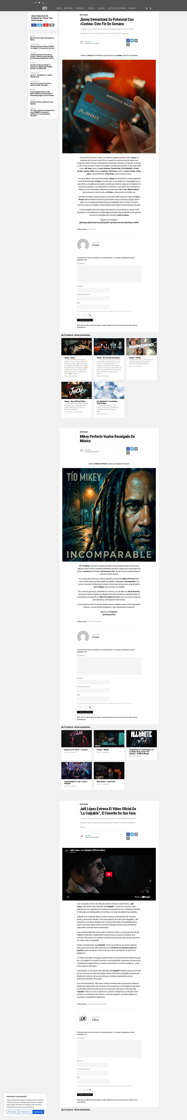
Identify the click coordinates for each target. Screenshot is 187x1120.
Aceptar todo (38, 1112)
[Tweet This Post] (40, 25)
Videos (91, 8)
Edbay (66, 376)
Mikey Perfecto (96, 613)
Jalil (88, 986)
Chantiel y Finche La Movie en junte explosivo (41, 103)
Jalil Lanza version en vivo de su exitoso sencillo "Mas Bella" (40, 84)
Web (78, 303)
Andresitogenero (68, 412)
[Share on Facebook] (34, 25)
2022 (89, 229)
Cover (32, 73)
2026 (89, 613)
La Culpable (102, 986)
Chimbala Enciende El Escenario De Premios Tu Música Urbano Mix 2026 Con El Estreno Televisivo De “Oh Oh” (42, 56)
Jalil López (94, 986)
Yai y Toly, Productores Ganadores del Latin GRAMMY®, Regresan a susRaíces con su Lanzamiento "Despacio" (42, 113)
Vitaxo (89, 41)
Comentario (81, 263)
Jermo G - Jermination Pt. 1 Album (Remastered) (41, 76)
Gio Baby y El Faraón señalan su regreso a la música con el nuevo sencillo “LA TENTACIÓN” (41, 66)
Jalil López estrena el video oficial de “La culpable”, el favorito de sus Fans (42, 47)
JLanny (93, 229)
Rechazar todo (25, 1112)
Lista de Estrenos (117, 8)
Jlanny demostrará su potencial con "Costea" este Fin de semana (42, 18)
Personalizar (12, 1112)
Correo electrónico (84, 294)
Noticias (68, 8)
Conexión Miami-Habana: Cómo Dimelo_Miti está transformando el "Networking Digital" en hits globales (42, 93)
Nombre (80, 286)
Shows (131, 8)
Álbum (101, 8)
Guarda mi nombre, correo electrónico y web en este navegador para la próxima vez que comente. (105, 311)
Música (80, 8)
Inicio (59, 8)
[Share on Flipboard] (46, 25)
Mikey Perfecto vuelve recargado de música (42, 39)
